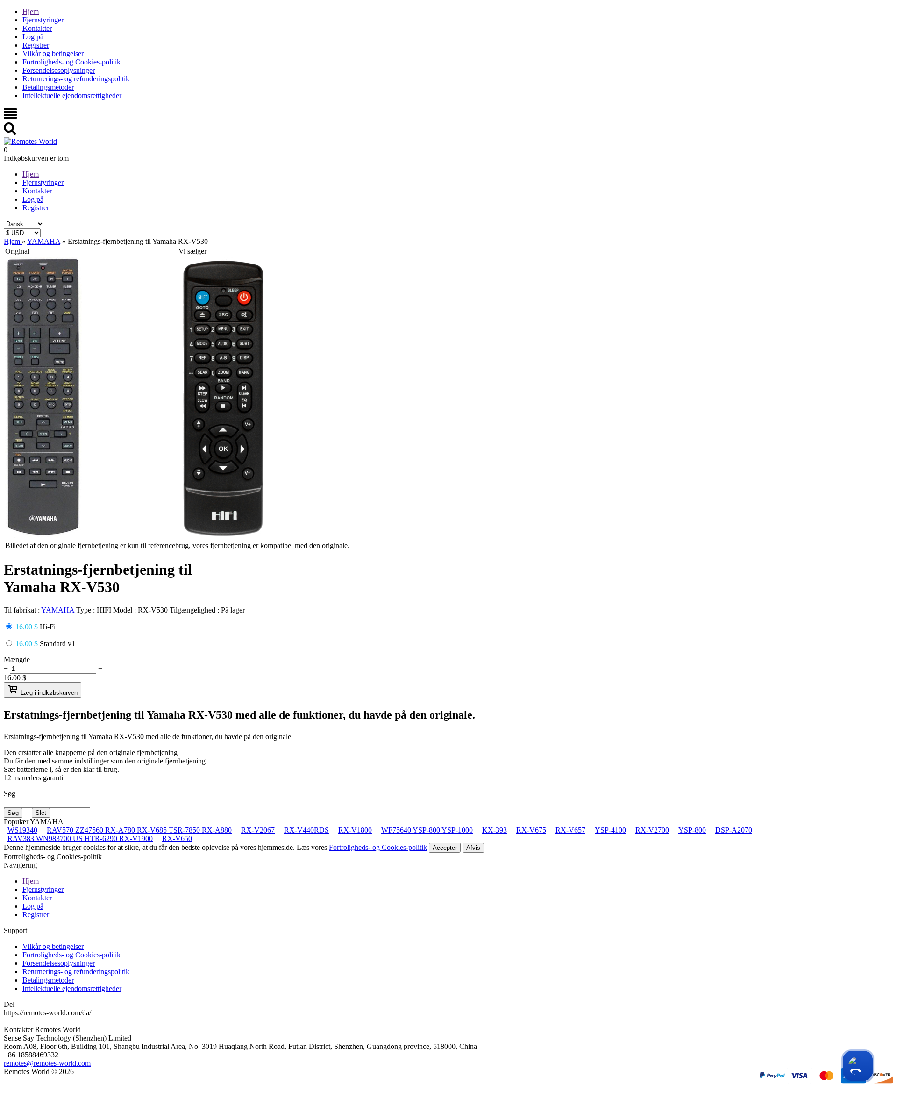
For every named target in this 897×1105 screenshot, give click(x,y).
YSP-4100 (610, 830)
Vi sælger (192, 251)
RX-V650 (177, 838)
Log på (32, 37)
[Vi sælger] (223, 535)
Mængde (17, 659)
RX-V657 (570, 830)
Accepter (445, 847)
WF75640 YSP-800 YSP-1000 (427, 830)
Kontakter (37, 28)
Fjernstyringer (43, 20)
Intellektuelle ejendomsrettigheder (71, 96)
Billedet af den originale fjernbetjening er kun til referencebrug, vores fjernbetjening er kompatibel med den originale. (177, 545)
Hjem (30, 11)
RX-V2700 (652, 830)
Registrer (35, 45)
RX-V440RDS (306, 830)
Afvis (473, 847)
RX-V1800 (355, 830)
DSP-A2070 (733, 830)
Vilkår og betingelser (53, 53)
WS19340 (22, 830)
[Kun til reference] (43, 535)
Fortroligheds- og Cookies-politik (71, 62)
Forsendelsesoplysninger (58, 70)
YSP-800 (692, 830)
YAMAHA (57, 610)
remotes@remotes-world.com (47, 1063)
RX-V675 (531, 830)
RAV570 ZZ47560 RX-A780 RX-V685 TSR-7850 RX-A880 (139, 830)
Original (17, 251)
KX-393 (494, 830)
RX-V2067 (258, 830)
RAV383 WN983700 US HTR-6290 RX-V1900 (80, 838)
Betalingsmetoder (48, 87)
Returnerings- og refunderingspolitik (75, 79)
